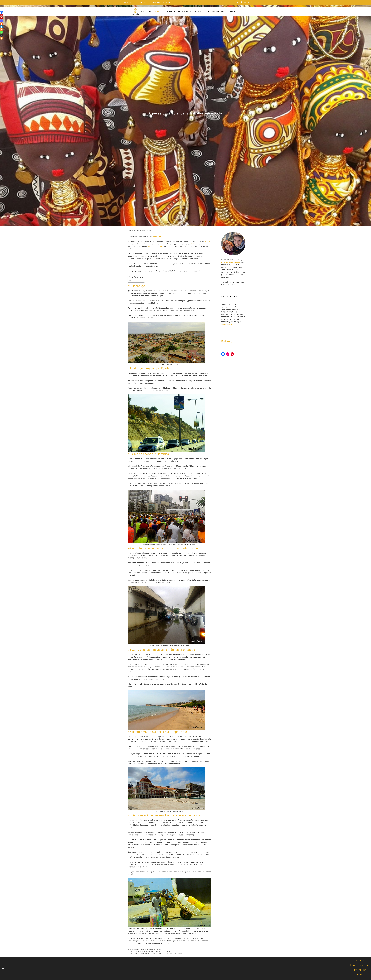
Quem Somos (128, 2)
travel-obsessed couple (230, 262)
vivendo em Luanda (155, 246)
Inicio (143, 11)
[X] (1, 35)
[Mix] (1, 29)
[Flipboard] (1, 18)
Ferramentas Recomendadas (161, 2)
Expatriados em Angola (153, 949)
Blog (149, 11)
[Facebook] (1, 12)
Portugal (194, 244)
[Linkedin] (1, 26)
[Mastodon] (1, 20)
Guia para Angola (218, 11)
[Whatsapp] (1, 32)
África (132, 949)
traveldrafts (157, 236)
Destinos (157, 11)
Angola (207, 241)
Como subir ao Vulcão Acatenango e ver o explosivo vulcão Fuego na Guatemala (156, 953)
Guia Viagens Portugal (201, 11)
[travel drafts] (135, 11)
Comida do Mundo (184, 11)
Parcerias (142, 2)
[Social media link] (237, 2)
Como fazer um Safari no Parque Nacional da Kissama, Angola (150, 951)
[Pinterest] (1, 15)
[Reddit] (1, 23)
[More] (1, 38)
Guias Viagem (170, 11)
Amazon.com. (226, 324)
